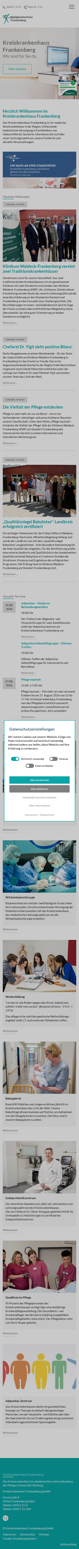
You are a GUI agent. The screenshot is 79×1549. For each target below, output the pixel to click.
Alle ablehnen (39, 788)
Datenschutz (47, 814)
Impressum (31, 814)
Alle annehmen (39, 780)
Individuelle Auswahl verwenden (39, 797)
